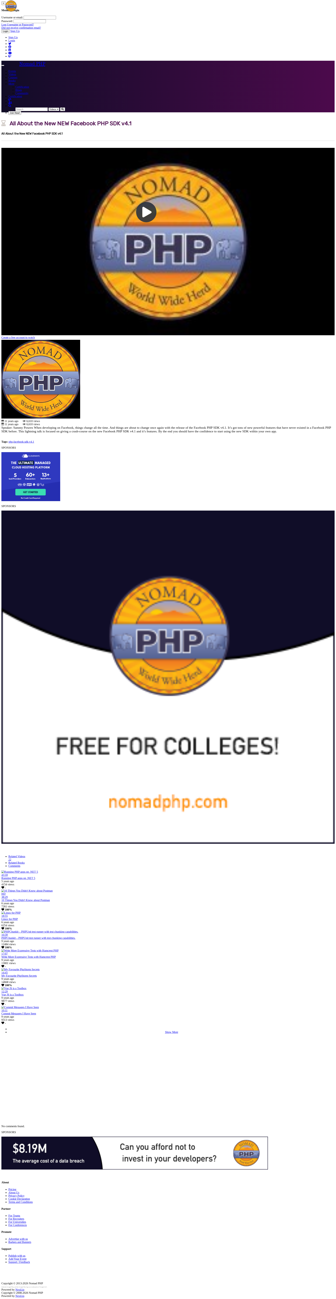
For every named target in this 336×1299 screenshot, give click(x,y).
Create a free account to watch (18, 337)
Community (22, 93)
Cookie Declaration (19, 1198)
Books (12, 80)
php (11, 441)
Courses (12, 77)
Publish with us (16, 1255)
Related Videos (16, 858)
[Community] (10, 102)
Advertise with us (18, 1238)
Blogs (18, 90)
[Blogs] (9, 99)
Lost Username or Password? (17, 24)
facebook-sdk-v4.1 (23, 441)
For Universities (17, 1221)
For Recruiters (16, 1218)
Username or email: (12, 17)
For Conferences (17, 1225)
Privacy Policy (16, 1195)
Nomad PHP (32, 64)
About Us (13, 1192)
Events (12, 71)
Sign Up (15, 31)
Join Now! (15, 113)
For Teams (14, 1215)
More (11, 83)
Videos (12, 74)
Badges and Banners (19, 1242)
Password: (7, 21)
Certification (22, 86)
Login (5, 31)
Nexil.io (19, 1289)
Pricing (12, 1189)
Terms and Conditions (20, 1201)
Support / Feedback (19, 1262)
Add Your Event (17, 1258)
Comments (14, 865)
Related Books (16, 862)
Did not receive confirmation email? (21, 27)
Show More (171, 1032)
